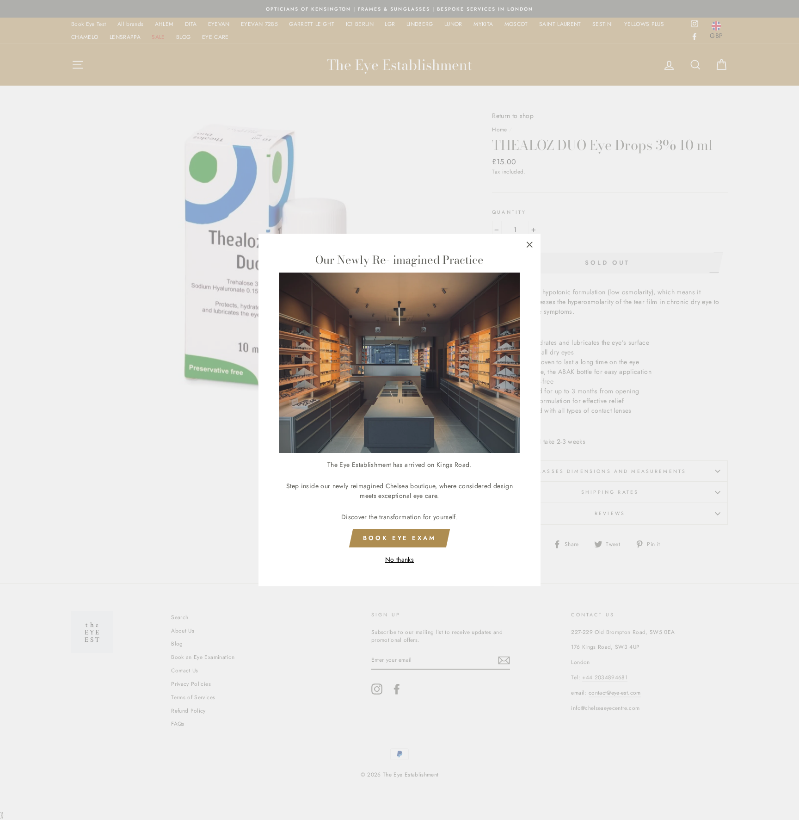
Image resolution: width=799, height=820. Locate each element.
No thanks (399, 560)
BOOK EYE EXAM (399, 538)
